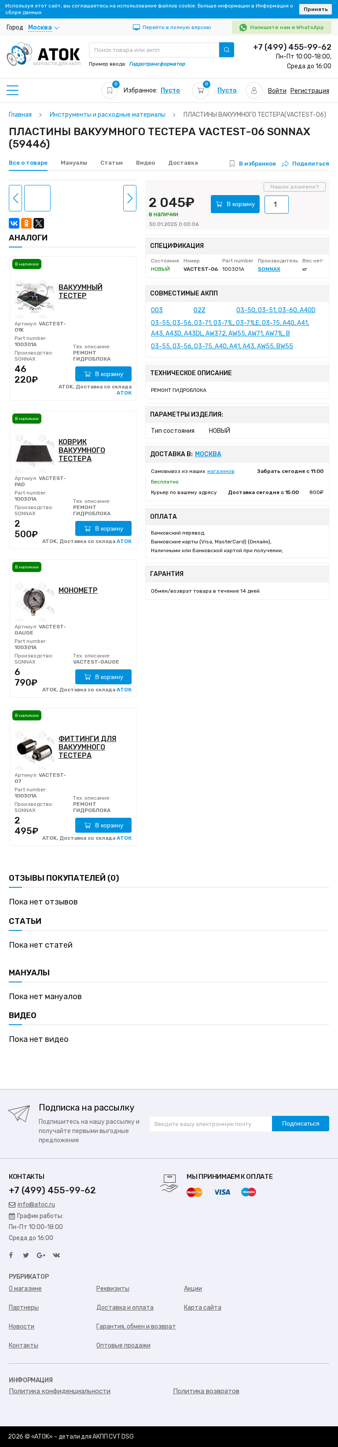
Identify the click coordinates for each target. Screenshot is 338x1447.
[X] (38, 223)
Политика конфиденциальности (59, 1391)
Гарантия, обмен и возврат (136, 1326)
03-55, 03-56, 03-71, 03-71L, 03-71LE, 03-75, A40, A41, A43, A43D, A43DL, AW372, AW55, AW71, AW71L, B (230, 328)
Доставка (183, 162)
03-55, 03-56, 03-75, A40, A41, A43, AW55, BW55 (222, 346)
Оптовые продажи (123, 1345)
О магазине (25, 1288)
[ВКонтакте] (14, 223)
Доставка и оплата (125, 1307)
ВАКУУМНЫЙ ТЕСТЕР (81, 291)
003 (157, 310)
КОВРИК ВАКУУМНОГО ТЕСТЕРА (82, 450)
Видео (145, 162)
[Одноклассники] (26, 223)
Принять (316, 9)
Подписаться (301, 1123)
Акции (193, 1288)
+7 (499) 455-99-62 (292, 47)
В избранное (257, 163)
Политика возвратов (206, 1391)
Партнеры (24, 1307)
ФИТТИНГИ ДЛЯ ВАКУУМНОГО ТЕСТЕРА (87, 747)
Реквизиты (112, 1288)
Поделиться (310, 163)
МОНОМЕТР (78, 590)
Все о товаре (28, 162)
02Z (200, 310)
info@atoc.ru (36, 1204)
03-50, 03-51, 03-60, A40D (276, 310)
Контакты (23, 1345)
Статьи (111, 162)
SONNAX (25, 359)
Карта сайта (202, 1307)
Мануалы (74, 162)
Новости (21, 1326)
